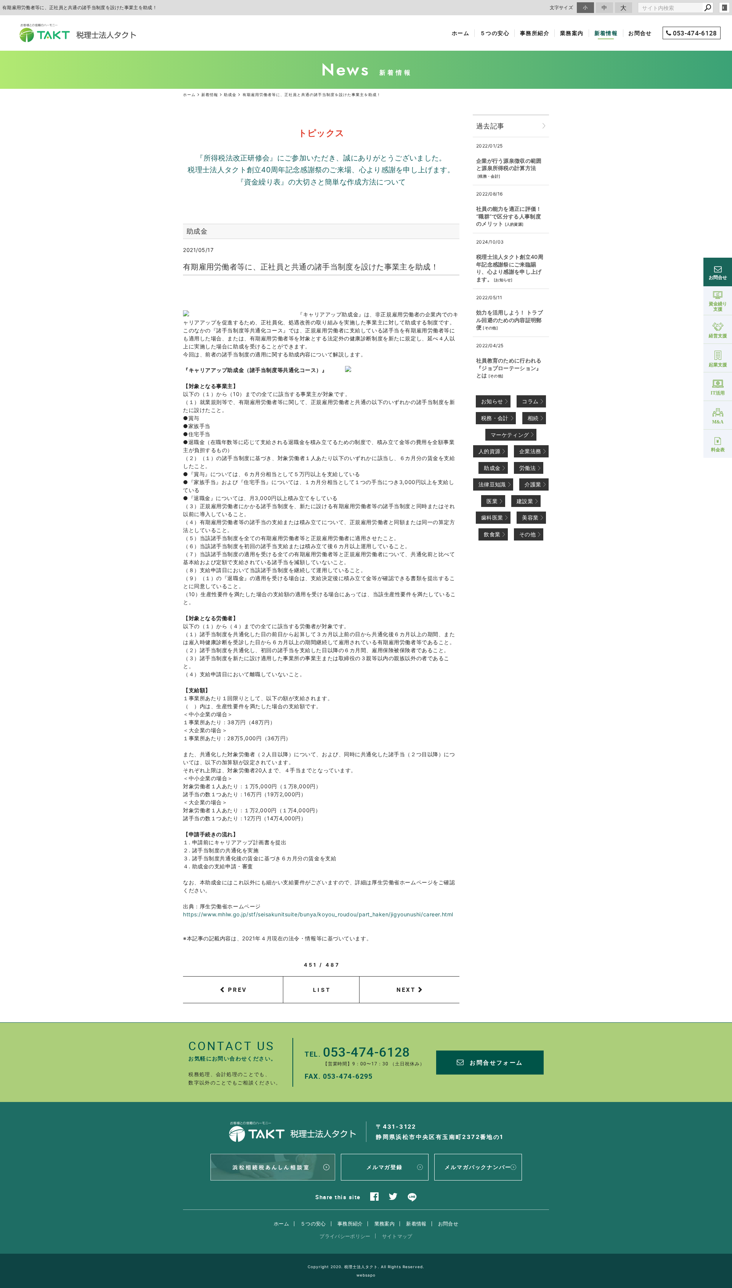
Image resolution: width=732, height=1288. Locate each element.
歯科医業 (492, 517)
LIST (322, 989)
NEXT (406, 989)
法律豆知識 (492, 484)
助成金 (492, 468)
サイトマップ (397, 1236)
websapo (366, 1275)
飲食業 (492, 534)
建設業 (525, 501)
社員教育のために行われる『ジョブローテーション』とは (509, 368)
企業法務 (530, 451)
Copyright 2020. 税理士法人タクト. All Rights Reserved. (366, 1266)
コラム (530, 401)
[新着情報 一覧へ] (544, 126)
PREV (237, 989)
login (724, 7)
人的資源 (514, 224)
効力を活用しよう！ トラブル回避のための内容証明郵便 (509, 319)
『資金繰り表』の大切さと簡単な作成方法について (321, 182)
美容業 (530, 517)
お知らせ (503, 279)
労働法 (527, 468)
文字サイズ (561, 7)
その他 (490, 328)
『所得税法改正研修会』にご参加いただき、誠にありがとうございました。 (321, 158)
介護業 (533, 484)
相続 (533, 418)
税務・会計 (489, 176)
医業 (492, 501)
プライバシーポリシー (344, 1236)
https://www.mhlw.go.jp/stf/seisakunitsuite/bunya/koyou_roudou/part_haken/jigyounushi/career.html (318, 914)
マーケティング (510, 434)
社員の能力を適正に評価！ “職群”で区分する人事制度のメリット (509, 216)
